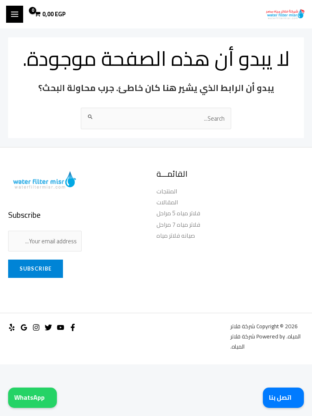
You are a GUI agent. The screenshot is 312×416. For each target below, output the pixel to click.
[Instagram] (36, 327)
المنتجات (166, 191)
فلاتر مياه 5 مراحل (178, 213)
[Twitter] (48, 327)
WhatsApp (30, 397)
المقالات (167, 202)
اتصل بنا (281, 397)
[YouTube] (60, 327)
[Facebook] (72, 327)
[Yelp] (11, 327)
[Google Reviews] (24, 327)
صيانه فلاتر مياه (175, 235)
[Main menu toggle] (14, 14)
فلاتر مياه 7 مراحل (178, 224)
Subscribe (36, 268)
